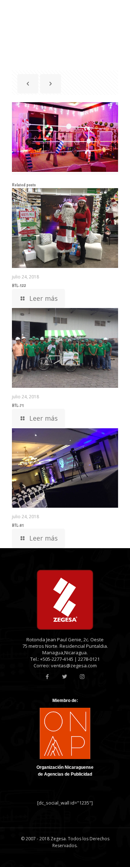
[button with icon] (47, 676)
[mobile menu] (120, 11)
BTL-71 (18, 405)
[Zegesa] (40, 11)
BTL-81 (18, 525)
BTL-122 (19, 285)
